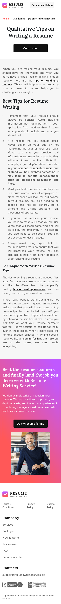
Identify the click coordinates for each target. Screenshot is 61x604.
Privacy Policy (31, 506)
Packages (8, 531)
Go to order (30, 48)
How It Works (11, 537)
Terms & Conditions (8, 506)
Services (7, 524)
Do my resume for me (30, 423)
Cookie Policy (51, 506)
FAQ (5, 550)
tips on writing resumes (29, 289)
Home (5, 18)
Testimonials (10, 544)
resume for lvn (31, 338)
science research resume (35, 168)
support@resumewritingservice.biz (23, 574)
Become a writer (12, 557)
